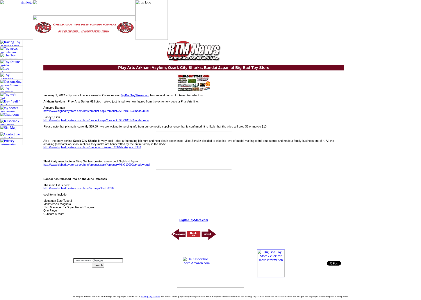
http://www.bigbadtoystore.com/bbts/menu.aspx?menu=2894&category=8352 (92, 147)
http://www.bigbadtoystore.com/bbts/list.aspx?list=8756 (78, 188)
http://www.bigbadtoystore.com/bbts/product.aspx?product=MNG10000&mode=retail (96, 164)
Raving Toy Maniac (150, 296)
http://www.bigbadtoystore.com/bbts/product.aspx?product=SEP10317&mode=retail (96, 120)
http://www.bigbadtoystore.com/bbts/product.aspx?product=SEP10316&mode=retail (96, 111)
